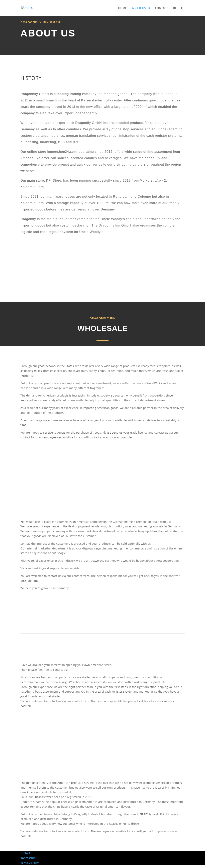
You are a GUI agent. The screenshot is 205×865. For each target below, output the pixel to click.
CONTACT (161, 8)
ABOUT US (139, 8)
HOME (122, 8)
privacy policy (29, 863)
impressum (28, 858)
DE (175, 8)
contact (25, 853)
